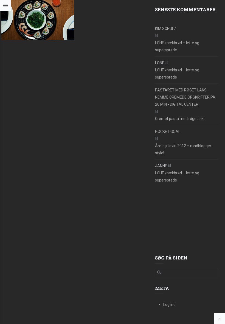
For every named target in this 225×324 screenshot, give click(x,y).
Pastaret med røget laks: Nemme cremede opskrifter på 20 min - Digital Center (185, 97)
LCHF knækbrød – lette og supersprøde (177, 46)
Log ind (169, 304)
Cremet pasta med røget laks (180, 118)
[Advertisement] (186, 219)
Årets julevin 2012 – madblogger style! (183, 149)
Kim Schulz (165, 28)
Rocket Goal (167, 131)
